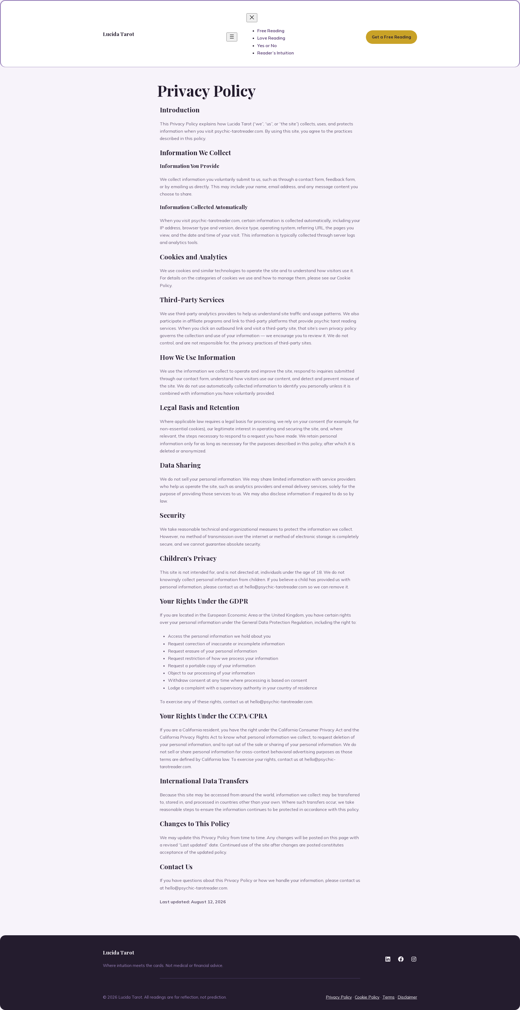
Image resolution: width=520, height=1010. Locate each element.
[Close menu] (251, 17)
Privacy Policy (339, 997)
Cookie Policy (367, 997)
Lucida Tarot (118, 33)
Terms (388, 997)
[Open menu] (231, 36)
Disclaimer (407, 997)
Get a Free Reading (391, 37)
